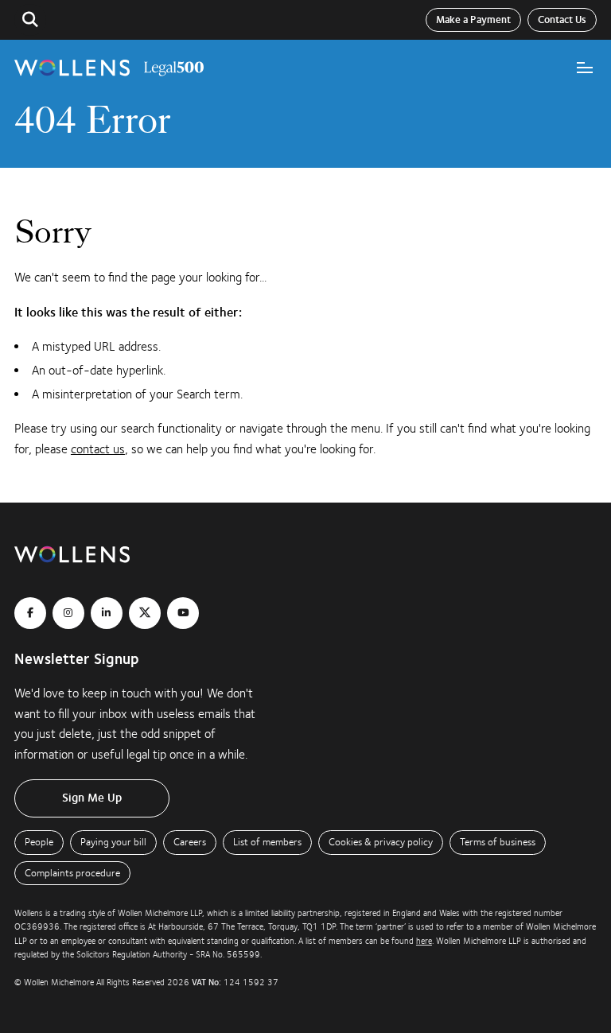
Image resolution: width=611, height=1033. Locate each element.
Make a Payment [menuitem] (473, 20)
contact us (98, 449)
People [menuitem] (39, 842)
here (424, 941)
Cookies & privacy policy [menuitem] (381, 842)
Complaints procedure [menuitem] (72, 873)
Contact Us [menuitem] (562, 20)
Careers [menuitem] (189, 842)
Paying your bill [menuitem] (113, 842)
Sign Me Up (92, 798)
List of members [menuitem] (267, 842)
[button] (30, 20)
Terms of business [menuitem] (497, 842)
